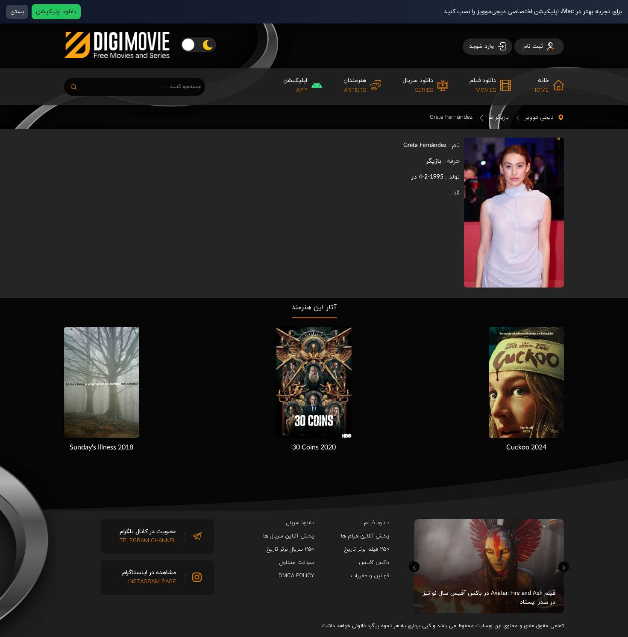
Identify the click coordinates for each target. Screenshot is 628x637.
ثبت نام (534, 46)
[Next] (563, 566)
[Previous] (414, 566)
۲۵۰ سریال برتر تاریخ (290, 549)
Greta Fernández (451, 117)
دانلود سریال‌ (300, 523)
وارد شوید (482, 46)
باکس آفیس (374, 563)
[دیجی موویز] (117, 65)
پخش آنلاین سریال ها (288, 536)
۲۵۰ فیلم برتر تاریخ (366, 549)
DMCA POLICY (296, 576)
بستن (17, 12)
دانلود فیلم (376, 523)
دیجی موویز (539, 117)
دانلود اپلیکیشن (56, 12)
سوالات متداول (296, 563)
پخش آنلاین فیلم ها (365, 536)
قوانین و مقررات (370, 576)
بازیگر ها (498, 117)
